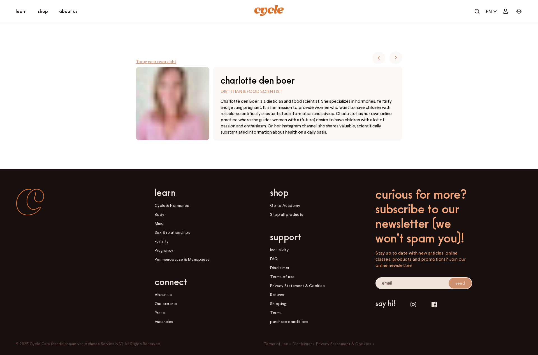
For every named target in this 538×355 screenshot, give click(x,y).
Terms (276, 312)
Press (160, 312)
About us (163, 294)
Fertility (162, 241)
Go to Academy (285, 205)
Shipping (278, 303)
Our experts (166, 303)
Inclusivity (279, 249)
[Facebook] (434, 304)
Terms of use (282, 276)
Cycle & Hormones (172, 205)
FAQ (274, 258)
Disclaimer (279, 267)
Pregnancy (164, 250)
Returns (277, 294)
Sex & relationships (172, 232)
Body (159, 214)
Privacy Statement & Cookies (297, 285)
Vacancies (164, 321)
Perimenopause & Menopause (182, 259)
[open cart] (477, 11)
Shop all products (286, 214)
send (460, 283)
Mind (159, 223)
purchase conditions (289, 321)
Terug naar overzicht (156, 61)
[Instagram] (413, 304)
